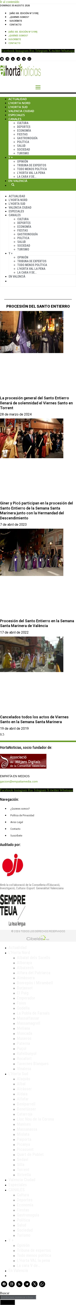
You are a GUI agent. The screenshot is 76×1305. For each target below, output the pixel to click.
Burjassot (25, 987)
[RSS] (13, 59)
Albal (21, 1083)
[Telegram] (18, 59)
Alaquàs (23, 1078)
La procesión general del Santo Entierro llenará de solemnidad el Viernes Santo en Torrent (36, 403)
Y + (10, 157)
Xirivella (24, 1174)
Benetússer (26, 1109)
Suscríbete (16, 20)
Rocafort (24, 1058)
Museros (24, 1038)
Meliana (23, 1028)
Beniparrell (26, 1103)
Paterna (23, 1043)
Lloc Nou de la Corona (35, 1119)
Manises (24, 1124)
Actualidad (17, 99)
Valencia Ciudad (21, 111)
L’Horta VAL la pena (33, 1260)
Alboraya (24, 962)
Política (23, 142)
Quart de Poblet (30, 1154)
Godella (23, 1008)
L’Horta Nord (19, 103)
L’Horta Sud (18, 107)
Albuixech (25, 967)
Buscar (12, 185)
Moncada (24, 1033)
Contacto (16, 24)
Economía (24, 130)
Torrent (23, 1169)
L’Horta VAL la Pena (31, 173)
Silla (20, 1164)
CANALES (16, 1189)
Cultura (22, 123)
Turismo (23, 153)
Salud (21, 145)
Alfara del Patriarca (33, 972)
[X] (24, 59)
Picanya (23, 1144)
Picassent (25, 1149)
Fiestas (22, 134)
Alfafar (23, 1098)
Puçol (21, 1048)
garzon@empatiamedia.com (19, 781)
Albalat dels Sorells (33, 957)
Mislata (23, 1134)
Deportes (23, 126)
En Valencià (17, 181)
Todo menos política (32, 169)
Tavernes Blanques (33, 1063)
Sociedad (23, 149)
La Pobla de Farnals (33, 1013)
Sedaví (22, 1159)
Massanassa (27, 1129)
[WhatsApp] (29, 59)
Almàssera (26, 977)
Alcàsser (24, 1088)
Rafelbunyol (27, 1053)
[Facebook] (2, 59)
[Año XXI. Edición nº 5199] (24, 13)
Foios (21, 1003)
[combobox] (18, 1297)
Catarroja (24, 1114)
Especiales (16, 115)
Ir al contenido (9, 2)
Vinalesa (24, 1068)
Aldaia (22, 1093)
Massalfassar (28, 1018)
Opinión (22, 161)
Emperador (26, 998)
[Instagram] (7, 59)
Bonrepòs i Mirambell (35, 982)
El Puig (22, 992)
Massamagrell (28, 1023)
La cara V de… (26, 176)
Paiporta (24, 1139)
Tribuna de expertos (31, 165)
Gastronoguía (27, 138)
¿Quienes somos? (19, 17)
